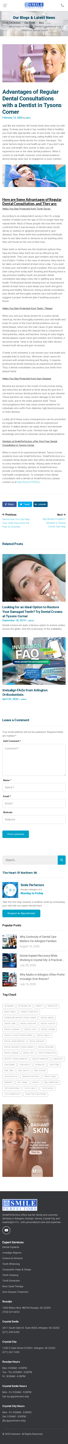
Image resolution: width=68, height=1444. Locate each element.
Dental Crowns (48, 1030)
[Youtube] (6, 1230)
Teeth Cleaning (10, 1275)
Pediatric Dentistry (30, 1077)
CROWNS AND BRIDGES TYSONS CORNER (20, 1018)
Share (10, 504)
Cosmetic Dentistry (29, 1012)
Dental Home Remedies (14, 1041)
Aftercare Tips (24, 1006)
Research (8, 1082)
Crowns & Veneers (12, 1258)
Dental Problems (45, 1047)
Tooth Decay (47, 1088)
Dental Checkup (48, 1024)
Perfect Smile (50, 1077)
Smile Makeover (51, 1082)
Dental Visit (28, 1053)
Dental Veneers (11, 1053)
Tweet (26, 504)
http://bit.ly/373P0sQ (28, 482)
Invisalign (39, 1065)
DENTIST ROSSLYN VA (47, 1053)
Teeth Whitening (12, 1088)
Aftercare (8, 1006)
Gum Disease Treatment (15, 1292)
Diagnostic (58, 1059)
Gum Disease (9, 1065)
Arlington (52, 1006)
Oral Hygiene (40, 1071)
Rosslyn (35, 1082)
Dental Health (43, 1035)
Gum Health (25, 1065)
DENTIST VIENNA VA (40, 1059)
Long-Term (54, 1065)
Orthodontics (10, 1077)
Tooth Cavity (30, 1088)
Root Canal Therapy (12, 1286)
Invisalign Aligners (12, 1252)
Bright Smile (10, 1012)
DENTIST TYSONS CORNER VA (16, 1059)
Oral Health (23, 1071)
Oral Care (8, 1071)
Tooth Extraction (11, 1280)
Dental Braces (47, 1018)
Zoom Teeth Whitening (35, 1094)
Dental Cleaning (12, 1030)
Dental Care (9, 1024)
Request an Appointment (21, 913)
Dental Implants (36, 1041)
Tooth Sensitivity (12, 1094)
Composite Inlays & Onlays (16, 1269)
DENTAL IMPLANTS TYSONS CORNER (18, 1047)
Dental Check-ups (28, 1024)
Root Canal (22, 1082)
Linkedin (41, 504)
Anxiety (39, 1006)
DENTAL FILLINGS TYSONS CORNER (18, 1035)
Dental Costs (30, 1030)
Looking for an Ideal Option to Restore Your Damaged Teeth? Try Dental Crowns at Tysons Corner (32, 611)
